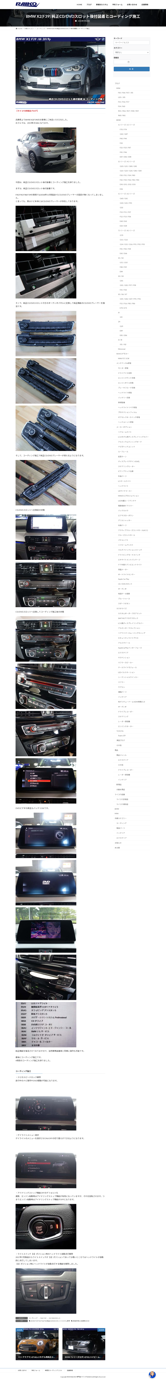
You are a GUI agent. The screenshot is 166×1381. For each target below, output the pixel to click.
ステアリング (123, 716)
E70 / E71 (123, 308)
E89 (121, 331)
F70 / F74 (123, 129)
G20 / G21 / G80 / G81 (128, 166)
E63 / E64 (123, 226)
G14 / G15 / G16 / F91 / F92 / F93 (132, 244)
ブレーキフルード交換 (126, 388)
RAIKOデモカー (122, 354)
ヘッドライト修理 (125, 393)
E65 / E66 (123, 253)
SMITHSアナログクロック (128, 618)
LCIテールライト (124, 481)
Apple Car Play (123, 579)
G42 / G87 (124, 134)
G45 (121, 281)
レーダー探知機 (124, 721)
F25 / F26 (123, 290)
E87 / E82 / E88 (125, 157)
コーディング (33, 1318)
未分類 (117, 848)
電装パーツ (120, 828)
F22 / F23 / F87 (125, 148)
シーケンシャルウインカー (128, 677)
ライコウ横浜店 (122, 804)
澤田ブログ (120, 740)
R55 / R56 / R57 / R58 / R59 (128, 111)
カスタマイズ (121, 608)
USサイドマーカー (125, 491)
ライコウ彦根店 (122, 799)
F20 (121, 143)
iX (119, 312)
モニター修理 (123, 368)
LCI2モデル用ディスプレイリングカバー (133, 437)
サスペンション (124, 658)
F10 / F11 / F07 (125, 212)
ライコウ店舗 (120, 794)
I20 (121, 317)
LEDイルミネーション (126, 672)
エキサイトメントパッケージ (129, 560)
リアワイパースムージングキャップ (131, 633)
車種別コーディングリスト (53, 1370)
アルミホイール (124, 643)
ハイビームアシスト (125, 545)
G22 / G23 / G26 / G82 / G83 (131, 171)
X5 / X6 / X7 (122, 294)
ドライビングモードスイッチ (129, 555)
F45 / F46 (123, 152)
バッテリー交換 (124, 397)
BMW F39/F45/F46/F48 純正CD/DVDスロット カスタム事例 (50, 1321)
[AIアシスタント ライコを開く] (152, 1374)
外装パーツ (122, 476)
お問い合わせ (22, 1370)
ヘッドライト (123, 486)
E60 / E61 (123, 221)
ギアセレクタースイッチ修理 (129, 417)
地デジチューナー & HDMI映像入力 (131, 702)
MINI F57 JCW (123, 358)
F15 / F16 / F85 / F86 (127, 303)
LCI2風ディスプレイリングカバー (131, 623)
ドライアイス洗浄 (125, 373)
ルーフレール (123, 452)
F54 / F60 (121, 106)
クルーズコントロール (126, 535)
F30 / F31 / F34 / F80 (127, 175)
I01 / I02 (123, 344)
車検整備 (121, 402)
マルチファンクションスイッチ (130, 550)
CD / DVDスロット (55, 1318)
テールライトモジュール (127, 667)
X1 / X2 (121, 258)
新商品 (119, 785)
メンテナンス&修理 (123, 363)
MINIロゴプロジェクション (128, 496)
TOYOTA (119, 731)
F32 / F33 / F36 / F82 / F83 (129, 180)
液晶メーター (123, 569)
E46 (121, 189)
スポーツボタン (124, 603)
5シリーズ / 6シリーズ (126, 194)
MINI (118, 88)
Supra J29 (122, 735)
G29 (121, 326)
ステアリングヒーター (126, 466)
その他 (119, 745)
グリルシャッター (125, 520)
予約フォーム (35, 1370)
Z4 (119, 322)
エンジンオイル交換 (125, 383)
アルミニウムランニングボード (130, 442)
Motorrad (121, 349)
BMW (118, 120)
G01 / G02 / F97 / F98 (128, 285)
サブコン (121, 687)
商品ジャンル (121, 755)
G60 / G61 (124, 198)
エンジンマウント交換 (126, 378)
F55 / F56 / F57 (123, 102)
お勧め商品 (120, 789)
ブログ (117, 83)
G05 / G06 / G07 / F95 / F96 (130, 299)
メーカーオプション (124, 427)
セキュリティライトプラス (128, 638)
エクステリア (123, 653)
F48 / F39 (43, 1318)
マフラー (121, 682)
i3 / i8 (120, 340)
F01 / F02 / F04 (125, 249)
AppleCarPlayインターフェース (130, 648)
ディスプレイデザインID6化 (129, 461)
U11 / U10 (123, 262)
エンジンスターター (125, 726)
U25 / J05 (121, 97)
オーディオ (122, 589)
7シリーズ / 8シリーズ (126, 230)
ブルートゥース (124, 598)
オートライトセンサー (126, 574)
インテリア (122, 697)
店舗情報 (70, 1370)
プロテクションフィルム (127, 412)
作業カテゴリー (121, 818)
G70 (121, 235)
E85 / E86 (123, 335)
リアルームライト (125, 432)
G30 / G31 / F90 (126, 203)
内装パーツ (122, 525)
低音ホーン (122, 456)
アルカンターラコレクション (129, 628)
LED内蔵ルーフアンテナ (127, 501)
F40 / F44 (123, 138)
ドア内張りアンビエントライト (130, 564)
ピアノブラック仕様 (125, 471)
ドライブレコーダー (125, 712)
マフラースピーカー (125, 662)
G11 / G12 (124, 240)
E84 (121, 271)
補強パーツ (122, 692)
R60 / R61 (122, 115)
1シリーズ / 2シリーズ (126, 125)
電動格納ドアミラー (125, 506)
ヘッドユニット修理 (125, 422)
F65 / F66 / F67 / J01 (125, 93)
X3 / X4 (121, 276)
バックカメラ (123, 511)
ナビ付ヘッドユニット (126, 447)
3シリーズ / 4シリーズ (126, 161)
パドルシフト (123, 540)
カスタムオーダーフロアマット (130, 613)
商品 (116, 750)
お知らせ (118, 843)
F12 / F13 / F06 (125, 217)
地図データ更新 (124, 594)
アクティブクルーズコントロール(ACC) (133, 530)
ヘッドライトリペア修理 (127, 407)
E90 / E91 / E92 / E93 (127, 184)
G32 (121, 207)
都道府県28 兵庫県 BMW (81, 1321)
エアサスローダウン (125, 515)
